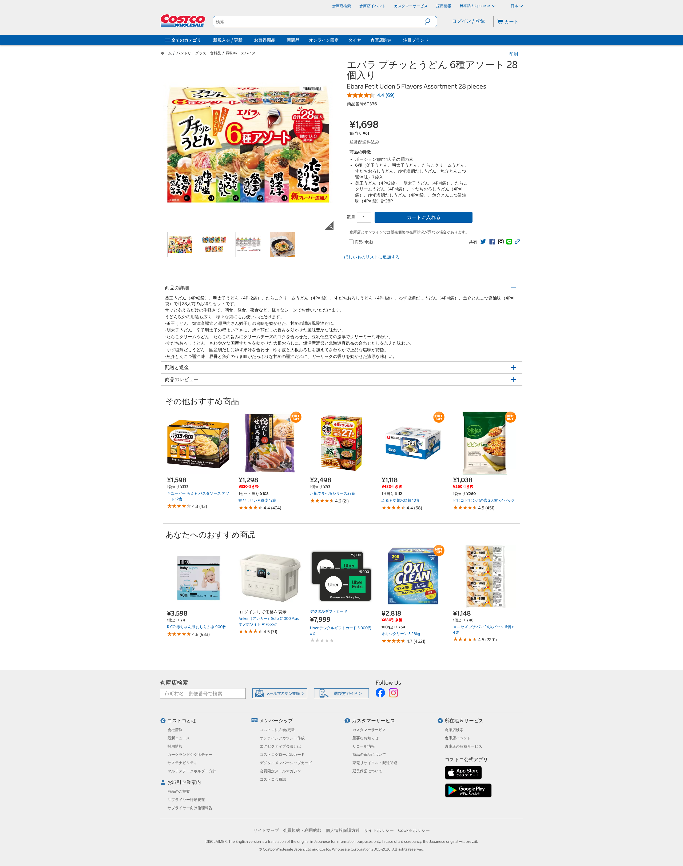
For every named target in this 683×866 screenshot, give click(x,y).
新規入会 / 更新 (228, 40)
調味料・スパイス (241, 53)
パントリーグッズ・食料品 (198, 53)
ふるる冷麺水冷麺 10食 (401, 500)
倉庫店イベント (458, 738)
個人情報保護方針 (343, 830)
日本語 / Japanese (475, 5)
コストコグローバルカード (282, 754)
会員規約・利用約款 (302, 830)
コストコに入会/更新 (277, 729)
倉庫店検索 (174, 682)
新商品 (293, 40)
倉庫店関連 (381, 40)
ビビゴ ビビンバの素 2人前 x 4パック (484, 500)
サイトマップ (266, 830)
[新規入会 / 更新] (244, 40)
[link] (483, 241)
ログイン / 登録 (468, 21)
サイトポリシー (379, 830)
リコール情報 (363, 746)
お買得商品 (264, 40)
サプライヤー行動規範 (186, 799)
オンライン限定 (324, 40)
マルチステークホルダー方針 (192, 771)
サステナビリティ (182, 762)
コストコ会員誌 (273, 779)
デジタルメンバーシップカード (286, 762)
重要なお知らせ (365, 738)
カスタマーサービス (373, 720)
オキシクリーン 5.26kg (401, 633)
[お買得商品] (276, 40)
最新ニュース (179, 738)
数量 (351, 216)
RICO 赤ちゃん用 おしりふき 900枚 (196, 626)
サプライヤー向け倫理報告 (190, 807)
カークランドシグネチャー (190, 754)
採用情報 (175, 746)
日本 (514, 5)
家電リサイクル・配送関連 (374, 762)
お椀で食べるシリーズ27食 (332, 493)
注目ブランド (416, 40)
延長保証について (367, 771)
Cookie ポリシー (414, 830)
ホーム (166, 53)
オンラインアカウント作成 (282, 738)
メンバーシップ (276, 720)
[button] (431, 21)
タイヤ (354, 40)
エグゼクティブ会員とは (280, 746)
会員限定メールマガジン (280, 771)
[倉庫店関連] (393, 40)
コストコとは (181, 720)
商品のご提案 (179, 791)
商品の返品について (369, 754)
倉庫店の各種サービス (463, 746)
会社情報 (175, 729)
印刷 (513, 54)
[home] (183, 20)
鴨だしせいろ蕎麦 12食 (257, 500)
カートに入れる (423, 217)
